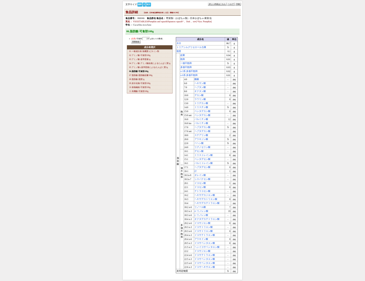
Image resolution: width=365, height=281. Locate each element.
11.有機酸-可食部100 (138, 91)
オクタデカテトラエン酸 (207, 219)
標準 (140, 4)
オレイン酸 (200, 175)
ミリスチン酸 (201, 107)
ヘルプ (231, 4)
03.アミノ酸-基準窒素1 (139, 59)
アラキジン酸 (201, 139)
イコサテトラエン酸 (204, 235)
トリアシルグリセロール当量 (191, 47)
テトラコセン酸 (202, 191)
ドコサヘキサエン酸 (204, 267)
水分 (179, 43)
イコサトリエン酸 (203, 227)
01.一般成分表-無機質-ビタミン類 (144, 51)
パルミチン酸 (201, 119)
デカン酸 (199, 95)
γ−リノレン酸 (201, 215)
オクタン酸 (200, 91)
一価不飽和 (186, 63)
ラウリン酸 (200, 99)
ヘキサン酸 (200, 83)
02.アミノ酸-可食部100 (139, 55)
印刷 (238, 4)
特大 (148, 4)
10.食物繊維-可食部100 (139, 87)
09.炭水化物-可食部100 (139, 83)
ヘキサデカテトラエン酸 (207, 203)
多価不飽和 (186, 67)
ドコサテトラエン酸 (204, 255)
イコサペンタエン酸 (204, 243)
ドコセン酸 (200, 187)
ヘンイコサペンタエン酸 (207, 247)
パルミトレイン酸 (203, 163)
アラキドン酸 (201, 239)
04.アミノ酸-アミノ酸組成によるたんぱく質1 (149, 63)
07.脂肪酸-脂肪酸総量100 (140, 75)
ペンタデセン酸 (202, 159)
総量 (182, 55)
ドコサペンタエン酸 (204, 259)
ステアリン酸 (201, 135)
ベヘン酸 (199, 143)
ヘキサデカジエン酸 (204, 195)
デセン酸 (199, 151)
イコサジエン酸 (202, 223)
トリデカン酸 (201, 103)
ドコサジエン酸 (202, 251)
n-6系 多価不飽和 (189, 75)
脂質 (179, 51)
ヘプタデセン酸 (202, 167)
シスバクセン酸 (202, 179)
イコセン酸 (200, 183)
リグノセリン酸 (202, 147)
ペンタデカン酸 (202, 111)
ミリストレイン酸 (203, 155)
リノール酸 (200, 207)
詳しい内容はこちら (217, 4)
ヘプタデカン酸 (202, 127)
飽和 (182, 59)
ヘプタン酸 (200, 87)
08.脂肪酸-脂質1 (136, 79)
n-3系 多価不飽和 (189, 71)
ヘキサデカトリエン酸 (205, 199)
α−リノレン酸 (201, 211)
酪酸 (196, 79)
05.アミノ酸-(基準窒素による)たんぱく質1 (148, 67)
